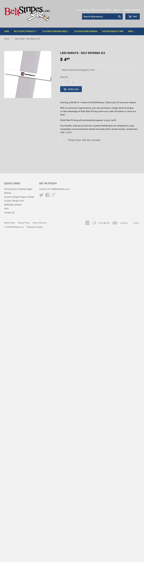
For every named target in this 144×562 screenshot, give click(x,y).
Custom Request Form (112, 31)
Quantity (64, 76)
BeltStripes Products (25, 31)
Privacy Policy (24, 222)
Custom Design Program (85, 31)
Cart (134, 16)
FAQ (6, 208)
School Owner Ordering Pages (18, 188)
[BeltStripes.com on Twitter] (41, 195)
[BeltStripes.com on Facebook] (47, 195)
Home (6, 31)
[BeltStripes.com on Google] (54, 195)
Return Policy (9, 222)
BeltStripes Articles (13, 204)
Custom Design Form (14, 200)
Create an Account (132, 10)
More (130, 31)
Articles (7, 192)
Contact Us (9, 212)
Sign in (116, 10)
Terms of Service (39, 222)
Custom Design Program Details (19, 196)
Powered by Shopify (34, 227)
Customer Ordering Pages (55, 31)
